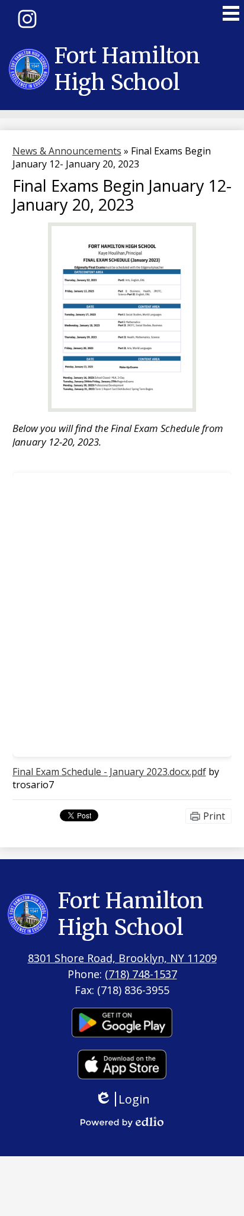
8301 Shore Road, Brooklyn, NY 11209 (122, 958)
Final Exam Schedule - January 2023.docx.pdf (109, 771)
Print (214, 816)
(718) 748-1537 (141, 974)
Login (126, 1099)
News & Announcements (66, 150)
